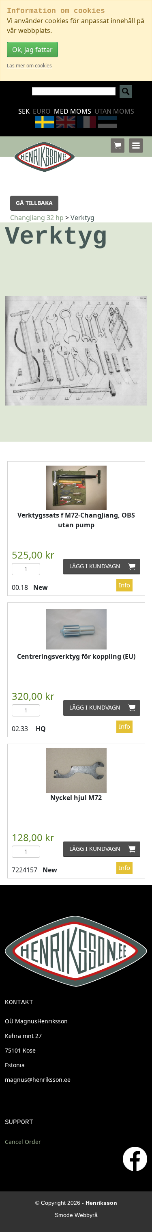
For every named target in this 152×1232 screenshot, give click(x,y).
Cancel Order (23, 1142)
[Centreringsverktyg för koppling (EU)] (76, 629)
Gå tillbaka (34, 203)
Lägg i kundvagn (105, 566)
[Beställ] (117, 145)
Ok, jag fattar (32, 49)
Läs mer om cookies (29, 65)
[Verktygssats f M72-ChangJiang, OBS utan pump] (76, 488)
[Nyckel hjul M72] (76, 770)
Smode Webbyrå (76, 1215)
